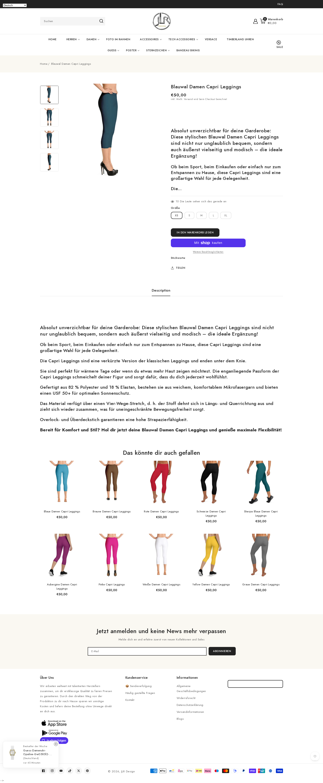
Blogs (180, 719)
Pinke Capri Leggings (112, 584)
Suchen (101, 21)
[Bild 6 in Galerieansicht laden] (49, 117)
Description (161, 290)
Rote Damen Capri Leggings (161, 511)
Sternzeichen (156, 50)
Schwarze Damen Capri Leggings (211, 513)
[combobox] (72, 21)
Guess (111, 50)
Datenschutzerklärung (190, 705)
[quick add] (79, 460)
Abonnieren (222, 651)
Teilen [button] (180, 268)
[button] (271, 21)
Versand (188, 99)
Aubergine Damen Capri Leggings (62, 586)
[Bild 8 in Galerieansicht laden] (49, 162)
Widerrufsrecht (186, 698)
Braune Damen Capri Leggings (112, 511)
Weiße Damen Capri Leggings (161, 584)
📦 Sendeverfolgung (138, 686)
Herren (71, 39)
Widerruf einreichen (255, 683)
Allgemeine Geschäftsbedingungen (191, 688)
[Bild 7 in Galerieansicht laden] (49, 140)
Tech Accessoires (181, 39)
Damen (92, 39)
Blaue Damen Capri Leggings (62, 511)
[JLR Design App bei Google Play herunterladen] (54, 732)
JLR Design (128, 771)
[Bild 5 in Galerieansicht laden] (49, 95)
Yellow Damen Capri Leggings (211, 584)
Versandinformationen (190, 712)
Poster (131, 50)
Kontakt (129, 700)
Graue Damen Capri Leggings (261, 584)
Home (43, 64)
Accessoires (149, 39)
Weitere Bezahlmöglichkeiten (208, 252)
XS (176, 215)
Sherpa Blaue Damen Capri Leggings (261, 513)
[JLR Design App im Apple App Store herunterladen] (54, 723)
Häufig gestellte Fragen (140, 693)
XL (225, 215)
